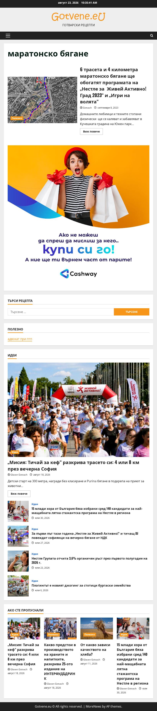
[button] (8, 36)
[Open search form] (151, 35)
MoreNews (93, 706)
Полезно (17, 118)
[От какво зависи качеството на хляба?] (96, 628)
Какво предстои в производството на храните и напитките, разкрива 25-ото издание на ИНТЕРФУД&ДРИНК (60, 661)
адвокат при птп (20, 339)
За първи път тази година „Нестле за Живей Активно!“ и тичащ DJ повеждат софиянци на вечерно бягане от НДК (18, 536)
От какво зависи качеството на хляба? (95, 649)
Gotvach (87, 107)
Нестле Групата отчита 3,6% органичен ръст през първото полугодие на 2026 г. (18, 561)
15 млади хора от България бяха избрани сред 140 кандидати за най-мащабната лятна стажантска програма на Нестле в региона (18, 511)
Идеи (15, 452)
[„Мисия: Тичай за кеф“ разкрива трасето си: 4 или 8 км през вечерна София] (78, 410)
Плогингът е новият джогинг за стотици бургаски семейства (18, 586)
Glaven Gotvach (19, 474)
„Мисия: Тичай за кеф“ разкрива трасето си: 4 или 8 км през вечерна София (73, 465)
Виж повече (93, 132)
